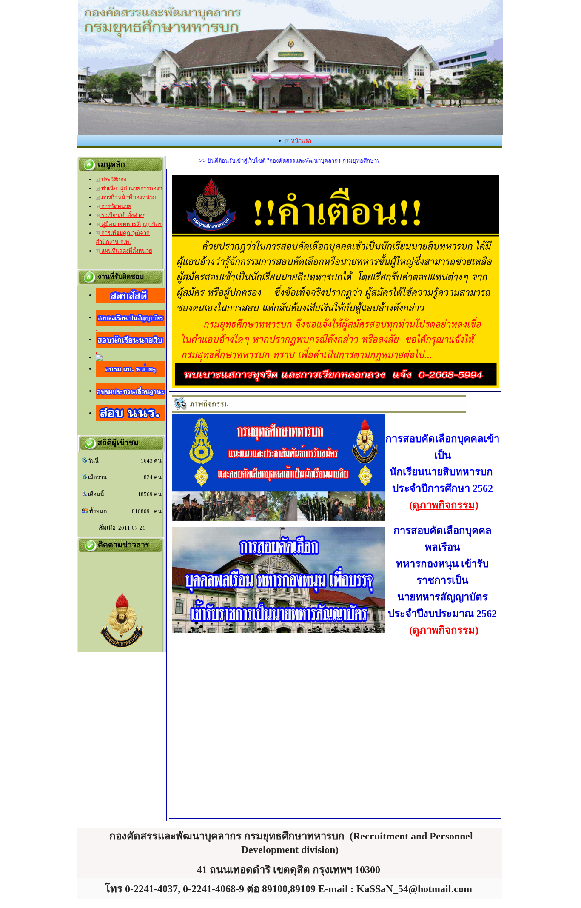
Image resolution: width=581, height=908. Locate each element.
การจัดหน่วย (115, 206)
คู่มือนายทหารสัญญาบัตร (131, 224)
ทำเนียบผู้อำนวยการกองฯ (131, 188)
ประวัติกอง (113, 179)
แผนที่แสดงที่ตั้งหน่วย (126, 251)
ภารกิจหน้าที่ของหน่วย (128, 197)
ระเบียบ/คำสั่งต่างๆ (122, 215)
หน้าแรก (300, 140)
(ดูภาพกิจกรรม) (443, 505)
